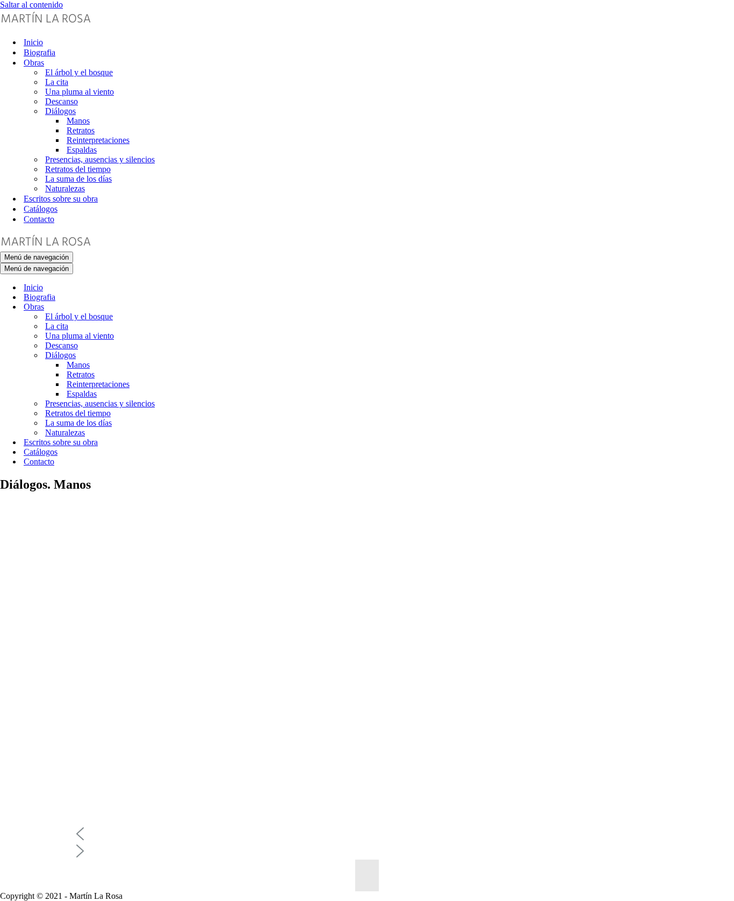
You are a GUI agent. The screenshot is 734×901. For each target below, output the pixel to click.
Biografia (39, 52)
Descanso (61, 101)
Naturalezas (65, 188)
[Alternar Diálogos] (188, 355)
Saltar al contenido (31, 4)
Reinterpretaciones (98, 140)
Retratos (81, 130)
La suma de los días (78, 178)
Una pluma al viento (79, 91)
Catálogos (40, 208)
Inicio (33, 42)
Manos (78, 120)
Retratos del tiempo (78, 169)
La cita (56, 82)
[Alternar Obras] (188, 307)
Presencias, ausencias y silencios (100, 159)
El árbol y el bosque (79, 72)
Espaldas (82, 149)
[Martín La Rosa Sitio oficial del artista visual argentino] (46, 23)
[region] (367, 697)
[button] (367, 833)
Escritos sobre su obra (61, 198)
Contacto (39, 219)
